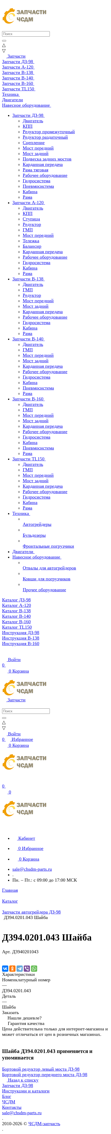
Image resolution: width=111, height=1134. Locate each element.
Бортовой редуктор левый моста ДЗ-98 (41, 1069)
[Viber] (27, 968)
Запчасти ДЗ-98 (17, 1085)
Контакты (11, 1107)
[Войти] (4, 780)
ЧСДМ (8, 1101)
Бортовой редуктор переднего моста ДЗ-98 (44, 1074)
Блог (6, 1096)
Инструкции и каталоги (26, 1090)
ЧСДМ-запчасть (44, 1123)
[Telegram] (20, 968)
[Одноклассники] (12, 968)
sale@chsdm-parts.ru (32, 869)
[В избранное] (4, 957)
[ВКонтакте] (5, 968)
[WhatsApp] (34, 968)
